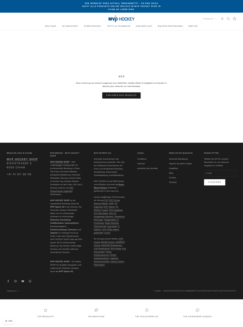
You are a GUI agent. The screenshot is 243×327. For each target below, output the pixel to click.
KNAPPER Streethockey (111, 245)
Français (208, 19)
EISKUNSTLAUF (144, 26)
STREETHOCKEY (92, 26)
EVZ (106, 200)
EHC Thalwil (109, 207)
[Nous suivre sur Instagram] (15, 281)
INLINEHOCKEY (70, 26)
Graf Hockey (115, 248)
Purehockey (99, 223)
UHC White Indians (110, 229)
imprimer (141, 163)
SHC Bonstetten (101, 213)
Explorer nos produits (121, 95)
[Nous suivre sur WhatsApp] (30, 281)
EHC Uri (112, 213)
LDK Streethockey (101, 248)
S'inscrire (214, 182)
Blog (171, 173)
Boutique (50, 26)
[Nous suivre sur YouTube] (22, 281)
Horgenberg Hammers (103, 216)
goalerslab (98, 232)
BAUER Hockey (107, 242)
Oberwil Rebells (101, 203)
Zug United (112, 226)
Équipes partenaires (170, 26)
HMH (111, 203)
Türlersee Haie (100, 226)
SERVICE (193, 26)
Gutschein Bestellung (178, 159)
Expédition (173, 168)
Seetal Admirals (112, 223)
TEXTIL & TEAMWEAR (118, 26)
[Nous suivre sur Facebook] (8, 281)
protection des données (147, 168)
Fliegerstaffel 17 (111, 219)
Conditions (142, 159)
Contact (172, 177)
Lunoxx (107, 232)
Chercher (173, 182)
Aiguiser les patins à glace (180, 163)
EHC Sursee (114, 200)
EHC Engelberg (115, 210)
